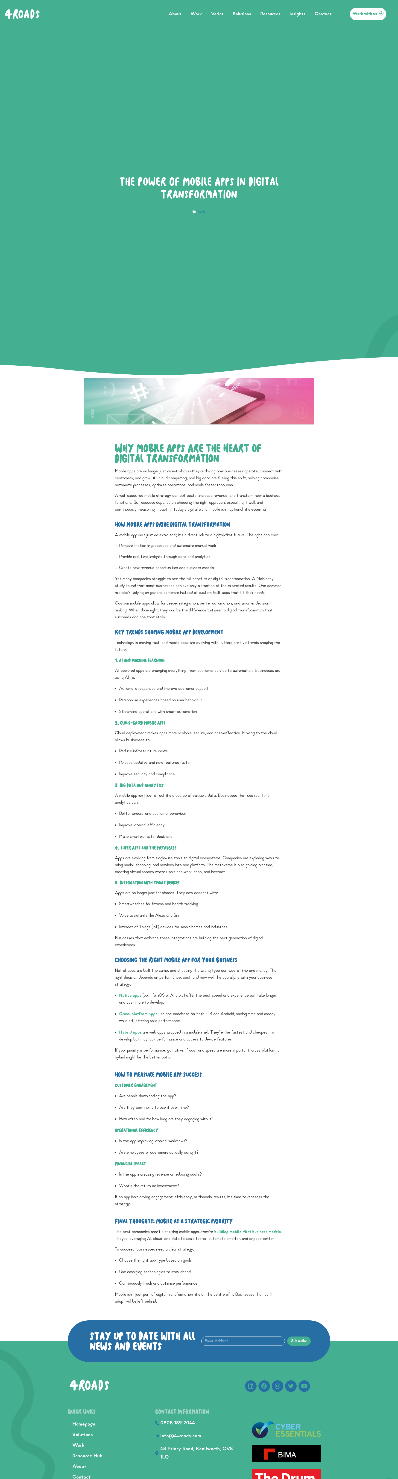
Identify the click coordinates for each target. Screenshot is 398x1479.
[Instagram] (277, 1386)
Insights (297, 14)
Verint (217, 14)
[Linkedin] (251, 1386)
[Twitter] (291, 1386)
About (175, 14)
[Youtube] (304, 1386)
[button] (368, 14)
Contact (323, 14)
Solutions (242, 14)
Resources (270, 14)
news (201, 211)
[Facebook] (264, 1386)
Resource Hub (87, 1456)
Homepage (83, 1424)
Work (196, 14)
